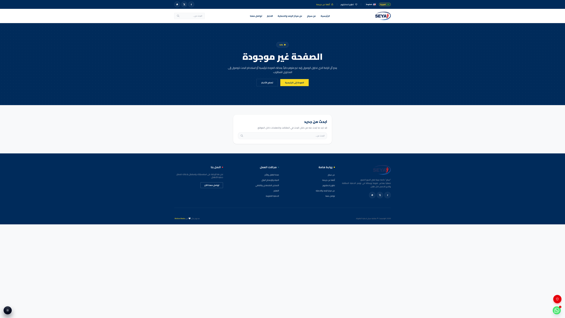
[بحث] (178, 15)
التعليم (276, 190)
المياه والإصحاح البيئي (270, 180)
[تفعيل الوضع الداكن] (8, 310)
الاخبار (270, 16)
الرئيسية (325, 16)
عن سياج (311, 16)
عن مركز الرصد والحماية (290, 16)
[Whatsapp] (177, 4)
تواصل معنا (256, 16)
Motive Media (180, 218)
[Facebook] (191, 4)
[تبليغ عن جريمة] (557, 299)
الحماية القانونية (272, 195)
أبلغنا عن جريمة (328, 180)
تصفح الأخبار (267, 83)
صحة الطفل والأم (272, 174)
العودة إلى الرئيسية (294, 83)
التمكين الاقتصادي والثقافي (267, 185)
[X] (184, 4)
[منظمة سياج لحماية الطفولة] (383, 16)
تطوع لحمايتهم (329, 185)
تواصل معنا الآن (211, 185)
